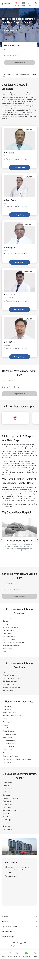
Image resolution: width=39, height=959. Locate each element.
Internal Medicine (8, 814)
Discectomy (6, 621)
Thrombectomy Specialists (10, 756)
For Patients (5, 916)
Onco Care (6, 785)
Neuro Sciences (7, 788)
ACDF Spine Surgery (8, 630)
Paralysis (5, 725)
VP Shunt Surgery (8, 652)
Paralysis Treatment (8, 675)
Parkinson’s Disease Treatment (11, 678)
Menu (3, 956)
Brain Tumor (6, 624)
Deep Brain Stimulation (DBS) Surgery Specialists (17, 759)
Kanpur (9, 74)
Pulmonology (7, 819)
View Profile (24, 159)
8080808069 (12, 876)
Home (3, 74)
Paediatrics (6, 823)
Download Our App (8, 936)
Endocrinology (7, 826)
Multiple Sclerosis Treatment (11, 627)
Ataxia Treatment (7, 649)
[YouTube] (25, 942)
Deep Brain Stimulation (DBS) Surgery (13, 642)
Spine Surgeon (7, 722)
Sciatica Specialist (8, 737)
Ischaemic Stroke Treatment (11, 645)
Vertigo (5, 719)
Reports (23, 5)
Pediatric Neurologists (9, 740)
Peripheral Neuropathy (9, 731)
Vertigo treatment (8, 690)
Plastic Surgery (7, 807)
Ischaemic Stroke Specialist (10, 747)
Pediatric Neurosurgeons (10, 744)
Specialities (5, 921)
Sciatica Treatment (8, 633)
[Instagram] (21, 943)
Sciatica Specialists (25, 74)
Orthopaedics (7, 795)
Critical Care (6, 817)
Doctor (16, 74)
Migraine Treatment (8, 672)
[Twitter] (17, 943)
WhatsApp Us (26, 956)
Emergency (16, 5)
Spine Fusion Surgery (9, 639)
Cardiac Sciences (7, 782)
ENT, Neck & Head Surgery (10, 810)
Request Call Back (19, 62)
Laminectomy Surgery (9, 618)
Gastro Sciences (7, 792)
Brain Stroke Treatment (9, 636)
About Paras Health (8, 931)
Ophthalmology (7, 829)
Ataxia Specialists (8, 762)
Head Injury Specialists (9, 734)
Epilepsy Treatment (8, 684)
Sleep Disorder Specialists (10, 712)
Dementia (5, 728)
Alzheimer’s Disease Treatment (11, 687)
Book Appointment (19, 167)
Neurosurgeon (7, 706)
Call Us (35, 956)
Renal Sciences (7, 801)
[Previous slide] (2, 539)
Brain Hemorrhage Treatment (11, 681)
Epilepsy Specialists (8, 750)
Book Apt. (17, 956)
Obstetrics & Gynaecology (10, 798)
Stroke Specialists (8, 709)
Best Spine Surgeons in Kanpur (12, 715)
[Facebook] (14, 942)
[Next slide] (37, 539)
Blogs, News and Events (9, 926)
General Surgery (7, 804)
